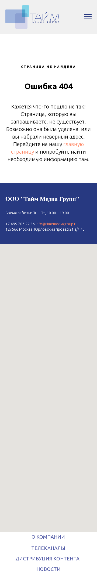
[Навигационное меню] (88, 17)
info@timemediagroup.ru (57, 224)
